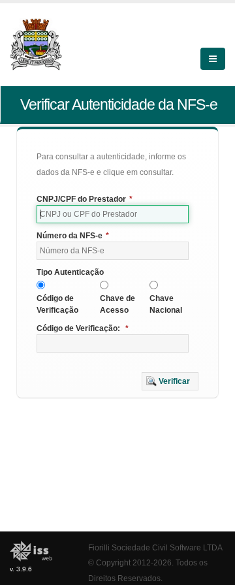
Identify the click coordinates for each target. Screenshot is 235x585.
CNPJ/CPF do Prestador (85, 199)
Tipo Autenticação (70, 272)
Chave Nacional (165, 304)
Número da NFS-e (73, 235)
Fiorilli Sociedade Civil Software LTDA (155, 547)
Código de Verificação (57, 304)
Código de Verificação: (83, 328)
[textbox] (113, 214)
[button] (170, 381)
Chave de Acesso (117, 304)
